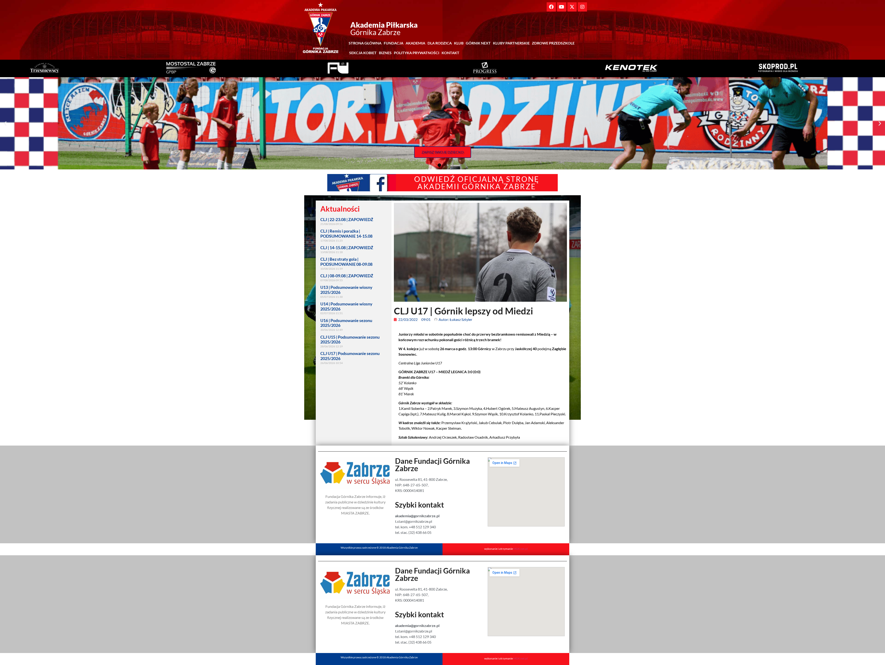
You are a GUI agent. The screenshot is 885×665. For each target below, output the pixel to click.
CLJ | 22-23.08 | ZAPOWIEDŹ (346, 219)
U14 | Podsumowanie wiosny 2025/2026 (346, 306)
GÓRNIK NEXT (478, 43)
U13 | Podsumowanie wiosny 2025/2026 (346, 290)
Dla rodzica (440, 43)
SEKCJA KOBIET (363, 52)
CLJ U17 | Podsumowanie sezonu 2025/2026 (350, 356)
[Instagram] (582, 7)
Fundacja (393, 43)
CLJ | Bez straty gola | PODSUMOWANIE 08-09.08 (346, 262)
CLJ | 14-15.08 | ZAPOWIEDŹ (346, 247)
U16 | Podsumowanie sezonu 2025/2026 (346, 323)
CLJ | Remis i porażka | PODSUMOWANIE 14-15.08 (346, 233)
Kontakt (450, 52)
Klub (458, 43)
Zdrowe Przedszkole (553, 43)
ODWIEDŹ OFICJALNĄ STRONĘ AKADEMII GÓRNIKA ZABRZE (476, 182)
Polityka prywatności (416, 52)
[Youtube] (561, 7)
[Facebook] (551, 7)
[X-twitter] (572, 7)
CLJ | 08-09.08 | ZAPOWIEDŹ (346, 275)
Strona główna (365, 43)
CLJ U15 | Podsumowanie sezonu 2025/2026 (350, 339)
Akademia (415, 43)
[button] (5, 123)
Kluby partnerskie (511, 43)
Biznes (385, 52)
